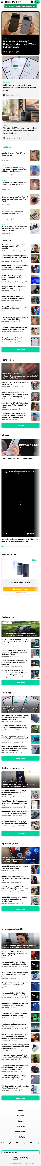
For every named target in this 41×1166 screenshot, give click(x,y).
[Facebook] (2, 1143)
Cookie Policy (20, 1137)
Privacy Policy (20, 1132)
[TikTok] (39, 1143)
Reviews (5, 617)
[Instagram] (10, 1143)
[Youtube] (17, 1143)
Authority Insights (10, 768)
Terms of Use (20, 1126)
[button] (20, 2)
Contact (20, 1116)
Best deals (6, 554)
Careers (20, 1121)
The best (6, 693)
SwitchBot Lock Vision (20, 582)
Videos (5, 435)
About (20, 1110)
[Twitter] (24, 1143)
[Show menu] (2, 2)
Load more (20, 350)
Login (37, 2)
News (4, 240)
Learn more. (35, 9)
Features (6, 360)
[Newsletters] (31, 1143)
